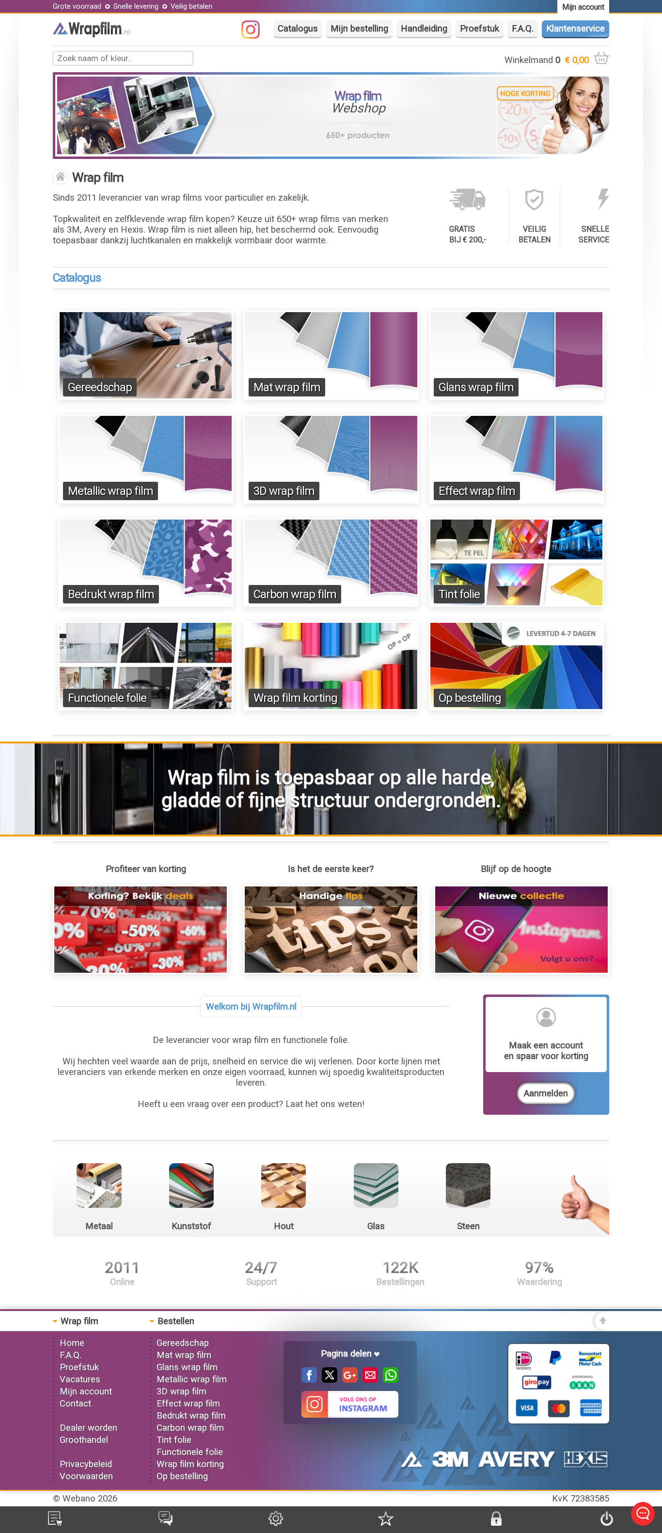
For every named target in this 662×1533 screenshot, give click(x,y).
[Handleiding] (331, 971)
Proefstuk (479, 28)
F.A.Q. (523, 28)
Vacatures (80, 1379)
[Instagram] (255, 36)
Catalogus (298, 28)
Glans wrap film (476, 387)
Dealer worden (88, 1427)
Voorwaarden (86, 1476)
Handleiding (424, 28)
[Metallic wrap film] (146, 500)
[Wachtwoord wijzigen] (496, 1522)
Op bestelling (470, 698)
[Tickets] (165, 1522)
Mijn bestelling (359, 28)
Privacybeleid (86, 1464)
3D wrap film (284, 491)
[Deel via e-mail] (368, 1380)
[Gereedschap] (146, 397)
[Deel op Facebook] (309, 1380)
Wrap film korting (295, 698)
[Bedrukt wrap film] (146, 604)
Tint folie (459, 594)
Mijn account (86, 1391)
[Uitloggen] (606, 1522)
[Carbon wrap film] (331, 604)
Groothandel (84, 1440)
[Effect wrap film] (516, 500)
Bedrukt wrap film (111, 594)
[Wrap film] (91, 34)
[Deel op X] (327, 1380)
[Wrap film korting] (331, 707)
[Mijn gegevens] (275, 1522)
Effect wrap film (477, 491)
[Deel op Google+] (347, 1380)
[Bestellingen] (55, 1522)
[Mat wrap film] (331, 397)
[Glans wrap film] (516, 397)
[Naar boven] (601, 1328)
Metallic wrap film (110, 491)
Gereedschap (100, 387)
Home (72, 1343)
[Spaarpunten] (386, 1522)
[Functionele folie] (146, 707)
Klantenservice (575, 28)
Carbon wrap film (294, 594)
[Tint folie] (516, 604)
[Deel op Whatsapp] (388, 1380)
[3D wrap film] (331, 500)
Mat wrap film (286, 387)
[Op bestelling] (516, 707)
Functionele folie (107, 698)
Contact (75, 1403)
